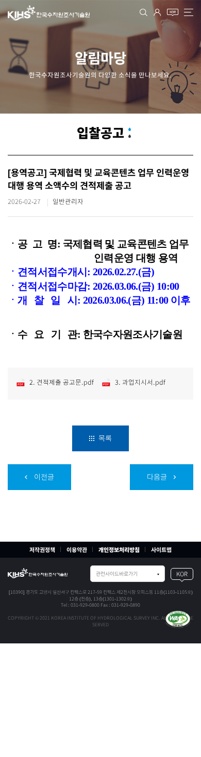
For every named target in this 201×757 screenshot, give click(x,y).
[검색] (143, 12)
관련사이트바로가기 (117, 573)
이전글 (43, 477)
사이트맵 (161, 550)
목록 (104, 438)
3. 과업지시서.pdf (139, 382)
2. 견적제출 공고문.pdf (61, 382)
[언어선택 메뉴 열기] (172, 12)
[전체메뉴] (188, 12)
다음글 (158, 477)
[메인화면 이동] (38, 573)
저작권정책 (42, 550)
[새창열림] (178, 619)
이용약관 (76, 550)
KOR (182, 574)
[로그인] (157, 12)
